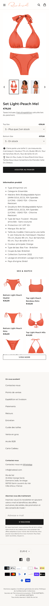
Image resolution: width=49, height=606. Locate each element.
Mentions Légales (10, 589)
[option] (14, 87)
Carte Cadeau (11, 448)
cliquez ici (20, 536)
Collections (31, 591)
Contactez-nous (12, 385)
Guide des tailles (13, 427)
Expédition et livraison (15, 399)
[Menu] (4, 5)
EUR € (23, 551)
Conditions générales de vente (27, 589)
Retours (9, 413)
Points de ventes (13, 392)
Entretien (9, 420)
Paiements (10, 406)
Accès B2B (10, 441)
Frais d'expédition (24, 112)
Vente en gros (12, 434)
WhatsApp (27, 464)
